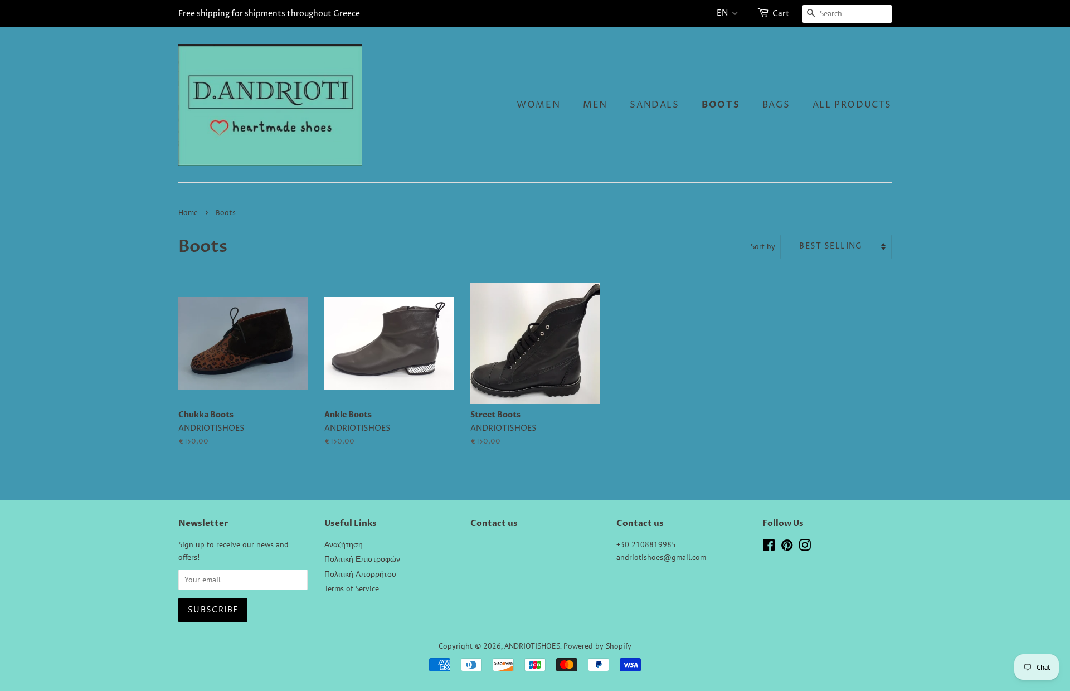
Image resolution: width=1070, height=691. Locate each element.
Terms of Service (351, 588)
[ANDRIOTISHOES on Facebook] (768, 547)
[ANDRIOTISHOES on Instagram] (805, 547)
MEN (595, 105)
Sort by (763, 246)
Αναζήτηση (343, 544)
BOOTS (721, 105)
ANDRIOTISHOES (532, 646)
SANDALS (654, 105)
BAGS (776, 105)
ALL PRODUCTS (852, 105)
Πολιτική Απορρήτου (360, 574)
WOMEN (538, 105)
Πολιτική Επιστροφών (362, 559)
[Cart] (764, 13)
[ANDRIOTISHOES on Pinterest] (787, 547)
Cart (781, 13)
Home (188, 213)
